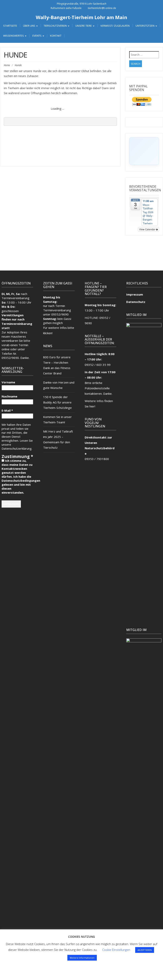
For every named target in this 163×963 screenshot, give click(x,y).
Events (37, 35)
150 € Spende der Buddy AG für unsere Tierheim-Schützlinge (58, 402)
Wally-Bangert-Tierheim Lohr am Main (81, 17)
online (6, 349)
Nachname (9, 396)
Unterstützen (145, 25)
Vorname (8, 382)
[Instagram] (86, 258)
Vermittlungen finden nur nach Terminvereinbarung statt (17, 321)
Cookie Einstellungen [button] (116, 950)
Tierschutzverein (55, 25)
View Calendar (147, 229)
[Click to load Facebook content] (144, 151)
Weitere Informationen (82, 957)
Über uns (29, 25)
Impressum (134, 294)
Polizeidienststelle (97, 388)
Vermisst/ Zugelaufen (115, 25)
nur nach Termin (54, 306)
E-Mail (7, 410)
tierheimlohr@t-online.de (102, 8)
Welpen (32, 104)
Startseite (10, 25)
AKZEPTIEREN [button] (145, 949)
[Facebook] (77, 258)
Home (7, 65)
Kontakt (55, 35)
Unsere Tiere (83, 25)
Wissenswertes (13, 35)
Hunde (46, 104)
